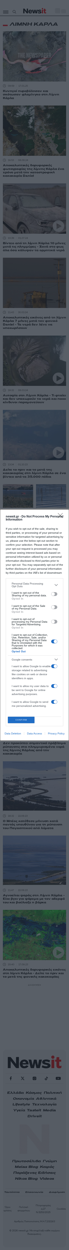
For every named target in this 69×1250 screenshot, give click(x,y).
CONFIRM (21, 720)
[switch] (54, 594)
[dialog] (34, 625)
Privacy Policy (56, 733)
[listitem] (34, 585)
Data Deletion (13, 733)
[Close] (61, 516)
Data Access (34, 733)
